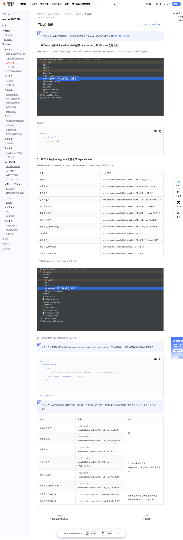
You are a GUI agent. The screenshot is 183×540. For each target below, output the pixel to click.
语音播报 (10, 143)
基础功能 (10, 81)
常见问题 (10, 234)
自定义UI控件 (12, 175)
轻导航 (9, 203)
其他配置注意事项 (14, 71)
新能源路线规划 (13, 99)
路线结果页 (11, 107)
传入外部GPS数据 (14, 153)
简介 (8, 212)
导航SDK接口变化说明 (16, 54)
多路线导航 (11, 130)
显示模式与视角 (13, 167)
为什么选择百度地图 (81, 4)
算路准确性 (11, 112)
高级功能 (10, 85)
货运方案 (10, 189)
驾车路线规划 (12, 95)
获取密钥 (8, 35)
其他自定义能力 (13, 179)
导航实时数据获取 (14, 134)
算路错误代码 (12, 230)
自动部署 (10, 63)
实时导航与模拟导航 (15, 121)
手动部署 (10, 67)
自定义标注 (11, 171)
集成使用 (10, 216)
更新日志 (6, 244)
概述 (4, 25)
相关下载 (6, 249)
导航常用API (11, 226)
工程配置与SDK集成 (15, 58)
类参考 (5, 239)
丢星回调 (10, 157)
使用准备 (8, 40)
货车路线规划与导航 (15, 193)
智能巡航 (10, 125)
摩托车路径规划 (13, 103)
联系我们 (149, 4)
